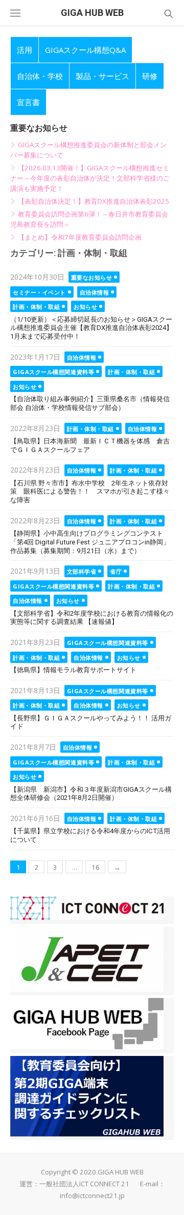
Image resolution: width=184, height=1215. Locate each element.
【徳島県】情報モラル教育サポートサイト (73, 670)
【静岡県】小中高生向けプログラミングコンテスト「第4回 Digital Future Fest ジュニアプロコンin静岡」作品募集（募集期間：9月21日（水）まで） (90, 542)
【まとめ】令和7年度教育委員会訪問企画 (80, 237)
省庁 (116, 571)
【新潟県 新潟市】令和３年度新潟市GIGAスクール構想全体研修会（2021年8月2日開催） (91, 794)
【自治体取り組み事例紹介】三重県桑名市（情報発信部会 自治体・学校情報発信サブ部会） (90, 403)
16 (95, 867)
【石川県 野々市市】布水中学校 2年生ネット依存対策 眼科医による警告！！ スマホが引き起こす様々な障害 (90, 491)
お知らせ (85, 306)
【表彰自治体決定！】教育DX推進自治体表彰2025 (93, 201)
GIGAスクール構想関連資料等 (53, 372)
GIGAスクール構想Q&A (85, 50)
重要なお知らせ (91, 277)
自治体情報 (94, 292)
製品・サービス (102, 76)
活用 (24, 50)
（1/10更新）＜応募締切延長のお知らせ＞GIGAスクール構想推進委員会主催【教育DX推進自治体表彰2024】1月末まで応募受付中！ (91, 328)
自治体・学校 (40, 76)
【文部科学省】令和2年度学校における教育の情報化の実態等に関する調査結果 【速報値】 (91, 618)
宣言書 (28, 102)
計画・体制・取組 (36, 306)
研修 (149, 76)
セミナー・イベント (39, 292)
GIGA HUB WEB (92, 12)
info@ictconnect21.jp (92, 1195)
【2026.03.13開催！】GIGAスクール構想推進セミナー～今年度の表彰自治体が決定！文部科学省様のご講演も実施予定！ (90, 178)
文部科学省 (82, 571)
